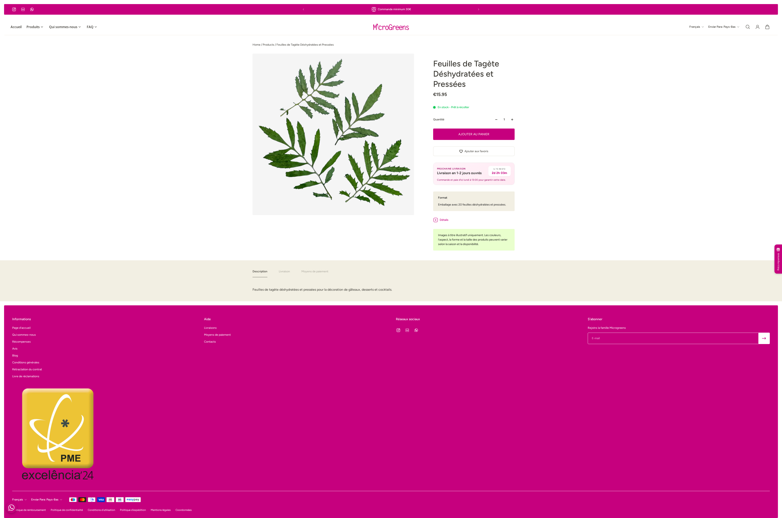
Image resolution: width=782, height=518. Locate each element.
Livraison (284, 271)
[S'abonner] (764, 338)
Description (260, 271)
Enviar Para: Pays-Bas (44, 499)
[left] (391, 27)
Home (257, 44)
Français (17, 499)
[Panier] (767, 26)
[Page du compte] (757, 26)
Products (269, 44)
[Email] (23, 9)
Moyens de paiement (314, 271)
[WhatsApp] (31, 9)
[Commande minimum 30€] (391, 9)
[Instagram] (14, 9)
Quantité (438, 119)
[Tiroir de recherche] (748, 26)
